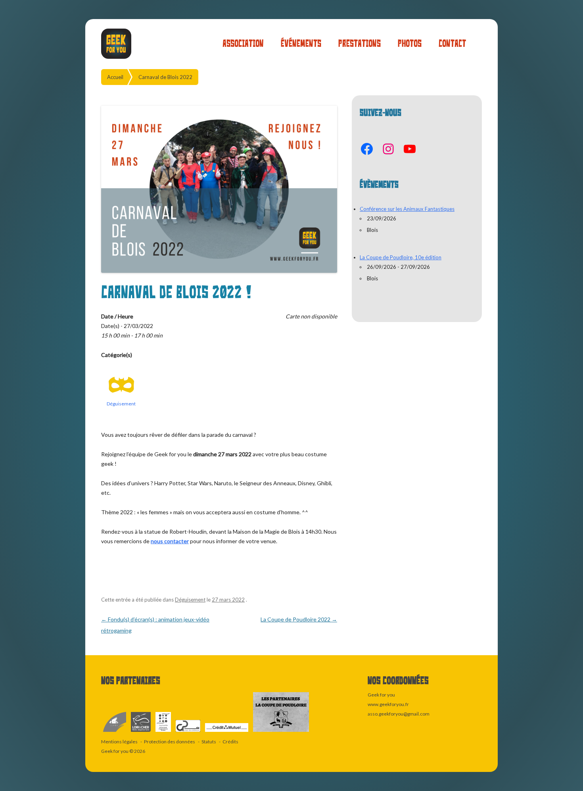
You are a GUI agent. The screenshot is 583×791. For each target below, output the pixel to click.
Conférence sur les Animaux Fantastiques (407, 209)
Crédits (230, 742)
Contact (452, 43)
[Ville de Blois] (115, 732)
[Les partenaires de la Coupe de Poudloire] (281, 732)
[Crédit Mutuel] (227, 732)
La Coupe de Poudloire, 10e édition (400, 257)
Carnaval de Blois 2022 (165, 77)
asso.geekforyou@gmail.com (399, 714)
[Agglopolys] (163, 732)
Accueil (115, 77)
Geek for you (114, 751)
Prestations (359, 43)
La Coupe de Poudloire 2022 (299, 619)
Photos (410, 43)
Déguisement (121, 404)
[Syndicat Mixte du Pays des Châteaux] (188, 732)
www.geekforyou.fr (388, 704)
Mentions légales (119, 742)
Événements (301, 43)
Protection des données (169, 742)
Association (243, 43)
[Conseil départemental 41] (141, 732)
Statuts (208, 742)
